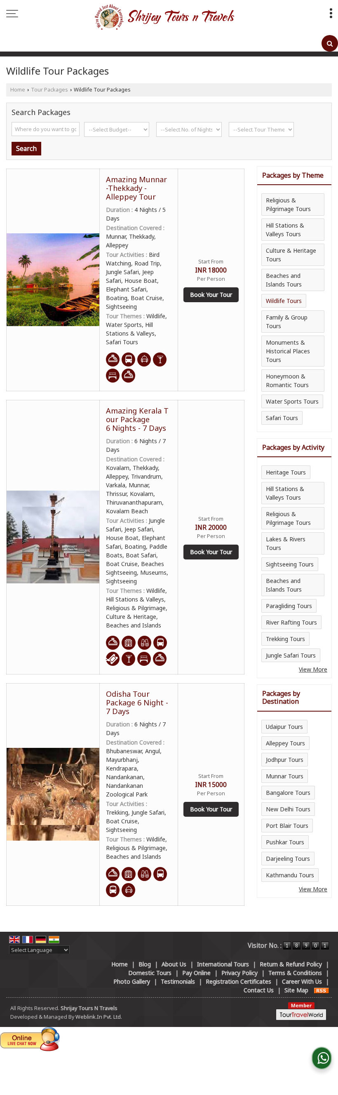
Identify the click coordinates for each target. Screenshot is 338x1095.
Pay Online (196, 973)
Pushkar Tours (285, 842)
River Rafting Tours (291, 622)
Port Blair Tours (287, 825)
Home (17, 89)
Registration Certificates (238, 981)
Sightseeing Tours (290, 564)
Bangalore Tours (288, 793)
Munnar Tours (284, 776)
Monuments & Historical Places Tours (288, 351)
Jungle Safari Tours (291, 655)
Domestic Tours (149, 973)
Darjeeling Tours (288, 858)
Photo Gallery (131, 981)
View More (313, 669)
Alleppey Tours (285, 743)
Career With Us (302, 981)
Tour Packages (49, 89)
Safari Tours (282, 418)
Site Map (296, 990)
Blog (144, 964)
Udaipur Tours (284, 727)
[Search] (330, 43)
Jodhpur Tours (284, 760)
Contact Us (259, 990)
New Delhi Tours (288, 809)
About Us (174, 964)
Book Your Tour (211, 294)
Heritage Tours (286, 472)
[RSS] (321, 990)
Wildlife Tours (284, 301)
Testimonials (178, 981)
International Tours (223, 964)
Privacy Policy (239, 973)
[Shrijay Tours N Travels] (164, 17)
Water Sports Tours (292, 401)
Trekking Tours (285, 639)
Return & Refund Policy (291, 964)
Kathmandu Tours (290, 875)
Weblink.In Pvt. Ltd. (98, 1016)
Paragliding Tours (289, 606)
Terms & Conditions (295, 973)
